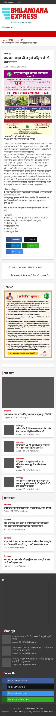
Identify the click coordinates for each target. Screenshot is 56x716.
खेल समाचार (9, 497)
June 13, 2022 (9, 67)
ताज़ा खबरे (9, 373)
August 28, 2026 (23, 451)
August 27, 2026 (23, 489)
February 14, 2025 (11, 566)
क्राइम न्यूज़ (7, 53)
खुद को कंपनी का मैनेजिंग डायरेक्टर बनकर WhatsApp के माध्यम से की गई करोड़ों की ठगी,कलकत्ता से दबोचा (33, 483)
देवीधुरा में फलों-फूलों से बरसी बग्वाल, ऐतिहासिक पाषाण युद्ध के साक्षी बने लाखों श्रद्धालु (31, 464)
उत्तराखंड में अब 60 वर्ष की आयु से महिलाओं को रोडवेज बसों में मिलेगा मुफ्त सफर (32, 446)
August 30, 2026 (10, 418)
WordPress (48, 712)
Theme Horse (17, 712)
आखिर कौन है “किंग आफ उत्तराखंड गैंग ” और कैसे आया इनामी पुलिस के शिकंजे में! (33, 429)
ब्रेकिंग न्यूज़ (9, 631)
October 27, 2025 (11, 511)
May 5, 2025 (9, 548)
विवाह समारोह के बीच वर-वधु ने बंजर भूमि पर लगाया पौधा (30, 275)
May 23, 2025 (9, 529)
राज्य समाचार (7, 411)
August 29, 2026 (23, 434)
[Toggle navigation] (5, 34)
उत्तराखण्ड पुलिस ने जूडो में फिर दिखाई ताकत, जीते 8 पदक (27, 508)
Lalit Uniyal (21, 67)
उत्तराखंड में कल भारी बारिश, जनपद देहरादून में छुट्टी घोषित (28, 414)
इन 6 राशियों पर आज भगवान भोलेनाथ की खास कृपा (24, 267)
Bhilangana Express (34, 708)
